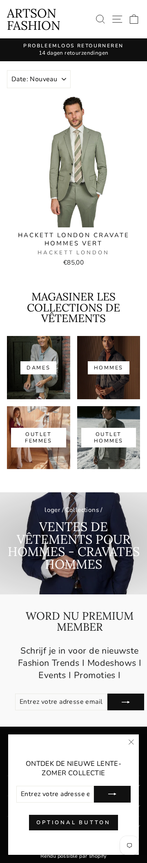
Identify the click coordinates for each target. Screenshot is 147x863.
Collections (82, 510)
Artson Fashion (33, 19)
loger (52, 510)
